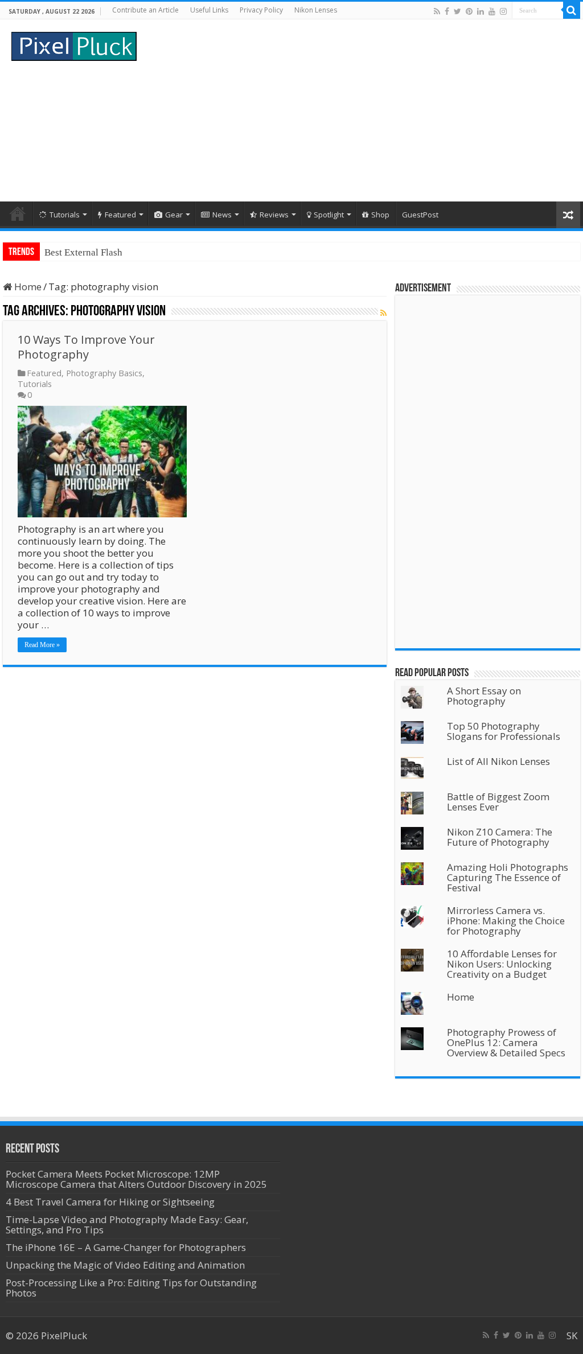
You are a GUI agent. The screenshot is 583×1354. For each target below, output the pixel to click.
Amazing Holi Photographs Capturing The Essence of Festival (507, 877)
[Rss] (437, 11)
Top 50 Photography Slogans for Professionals (503, 731)
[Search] (571, 10)
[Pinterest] (469, 11)
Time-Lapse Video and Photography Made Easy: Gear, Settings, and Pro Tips (127, 1224)
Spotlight (329, 214)
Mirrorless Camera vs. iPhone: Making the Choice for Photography (506, 920)
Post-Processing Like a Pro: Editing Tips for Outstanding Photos (131, 1287)
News (222, 214)
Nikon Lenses (315, 10)
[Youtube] (491, 11)
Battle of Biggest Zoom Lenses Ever (498, 801)
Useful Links (209, 10)
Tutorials (65, 214)
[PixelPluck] (74, 44)
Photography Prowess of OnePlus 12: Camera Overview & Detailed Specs (506, 1042)
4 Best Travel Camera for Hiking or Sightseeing (110, 1201)
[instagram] (503, 11)
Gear (174, 214)
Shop (380, 214)
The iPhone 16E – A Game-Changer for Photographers (127, 1247)
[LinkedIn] (480, 11)
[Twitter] (457, 11)
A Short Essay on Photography (484, 695)
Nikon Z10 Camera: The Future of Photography (499, 837)
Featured (120, 214)
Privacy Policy (261, 10)
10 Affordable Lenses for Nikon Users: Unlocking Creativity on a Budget (502, 964)
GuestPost (420, 214)
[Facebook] (447, 11)
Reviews (274, 214)
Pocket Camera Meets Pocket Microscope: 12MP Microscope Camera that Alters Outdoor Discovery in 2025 (136, 1179)
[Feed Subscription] (383, 312)
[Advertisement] (364, 110)
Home (17, 213)
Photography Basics (104, 373)
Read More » (42, 645)
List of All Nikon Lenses (498, 761)
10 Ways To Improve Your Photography (86, 347)
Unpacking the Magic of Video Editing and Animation (125, 1264)
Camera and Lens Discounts (100, 252)
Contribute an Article (145, 10)
